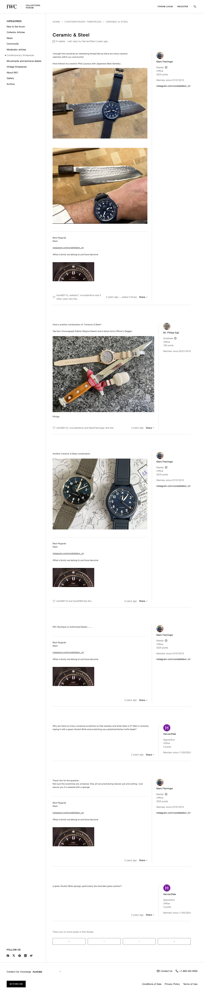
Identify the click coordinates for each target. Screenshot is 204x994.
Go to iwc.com (16, 984)
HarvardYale (88, 41)
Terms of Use (190, 984)
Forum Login (165, 6)
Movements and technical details (24, 61)
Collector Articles (16, 32)
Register (182, 6)
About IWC (12, 72)
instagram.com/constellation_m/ (173, 85)
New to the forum (16, 26)
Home (56, 21)
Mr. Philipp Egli (171, 332)
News (10, 38)
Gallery (10, 78)
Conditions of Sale (151, 984)
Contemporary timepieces (20, 55)
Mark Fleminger (164, 61)
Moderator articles (16, 49)
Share (142, 297)
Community (13, 43)
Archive (11, 83)
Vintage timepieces (17, 66)
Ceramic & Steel (117, 21)
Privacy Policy (172, 984)
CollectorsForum (33, 6)
